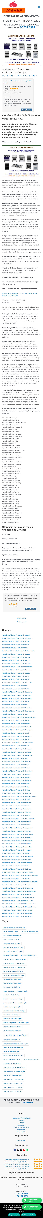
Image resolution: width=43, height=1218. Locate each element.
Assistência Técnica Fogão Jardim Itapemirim (17, 667)
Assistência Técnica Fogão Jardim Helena (16, 790)
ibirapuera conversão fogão (12, 979)
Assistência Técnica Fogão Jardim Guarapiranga (18, 818)
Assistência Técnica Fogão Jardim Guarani (16, 821)
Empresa (21, 1120)
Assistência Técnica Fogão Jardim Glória (15, 853)
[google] (18, 1150)
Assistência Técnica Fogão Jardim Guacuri (16, 844)
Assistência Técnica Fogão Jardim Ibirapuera (17, 755)
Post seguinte (21, 622)
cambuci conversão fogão (12, 943)
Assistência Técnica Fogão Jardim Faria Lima (17, 916)
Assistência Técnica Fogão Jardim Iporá (15, 701)
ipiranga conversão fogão (12, 987)
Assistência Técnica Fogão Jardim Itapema (16, 670)
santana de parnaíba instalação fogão (16, 1044)
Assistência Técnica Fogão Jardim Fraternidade (18, 872)
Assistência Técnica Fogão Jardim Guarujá (16, 812)
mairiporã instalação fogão (12, 1007)
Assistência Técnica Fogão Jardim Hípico (16, 765)
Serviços (21, 1122)
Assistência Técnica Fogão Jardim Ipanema (16, 708)
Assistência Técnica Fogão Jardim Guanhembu (18, 828)
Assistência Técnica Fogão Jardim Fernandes (17, 910)
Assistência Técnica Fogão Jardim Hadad (16, 799)
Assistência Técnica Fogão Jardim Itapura (16, 657)
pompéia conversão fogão (15, 1035)
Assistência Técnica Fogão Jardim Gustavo (16, 802)
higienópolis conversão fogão (13, 971)
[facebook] (15, 1150)
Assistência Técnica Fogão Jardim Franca (16, 878)
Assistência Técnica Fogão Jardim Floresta (16, 894)
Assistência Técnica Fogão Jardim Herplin (16, 768)
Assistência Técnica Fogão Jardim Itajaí (15, 679)
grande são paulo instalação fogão (15, 967)
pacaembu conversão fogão (13, 1018)
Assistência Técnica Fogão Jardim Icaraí (15, 746)
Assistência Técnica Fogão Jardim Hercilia (16, 774)
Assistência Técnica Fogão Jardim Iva (14, 648)
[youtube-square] (24, 1150)
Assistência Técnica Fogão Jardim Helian (16, 783)
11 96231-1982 (28, 1102)
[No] (40, 1210)
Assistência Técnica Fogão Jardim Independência (18, 717)
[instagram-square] (21, 1150)
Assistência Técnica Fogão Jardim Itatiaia (16, 654)
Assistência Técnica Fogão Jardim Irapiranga (17, 692)
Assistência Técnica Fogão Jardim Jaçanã (16, 635)
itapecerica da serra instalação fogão (15, 991)
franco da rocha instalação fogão (14, 963)
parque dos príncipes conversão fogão (16, 1022)
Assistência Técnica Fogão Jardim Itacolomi (17, 682)
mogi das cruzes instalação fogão (14, 1011)
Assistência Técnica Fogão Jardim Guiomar (16, 806)
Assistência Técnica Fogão (21, 1118)
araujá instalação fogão (11, 931)
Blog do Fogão (21, 1129)
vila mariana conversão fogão (13, 1083)
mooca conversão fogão (11, 1015)
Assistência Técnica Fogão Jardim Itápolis (16, 660)
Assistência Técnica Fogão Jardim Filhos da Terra (18, 904)
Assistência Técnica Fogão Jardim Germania (17, 862)
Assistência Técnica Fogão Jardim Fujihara (16, 869)
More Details (26, 110)
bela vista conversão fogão (12, 935)
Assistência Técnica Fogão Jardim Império (16, 723)
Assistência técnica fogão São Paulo (17, 1159)
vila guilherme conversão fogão (14, 1079)
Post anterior (21, 618)
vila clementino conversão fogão (14, 1071)
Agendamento (21, 1125)
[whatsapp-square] (27, 1150)
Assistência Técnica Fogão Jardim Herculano (17, 771)
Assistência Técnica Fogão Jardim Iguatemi (16, 736)
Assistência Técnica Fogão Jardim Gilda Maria (17, 856)
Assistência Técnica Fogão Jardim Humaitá (16, 761)
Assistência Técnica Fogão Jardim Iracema (16, 695)
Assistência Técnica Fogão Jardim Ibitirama (16, 749)
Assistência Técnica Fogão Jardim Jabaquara (17, 638)
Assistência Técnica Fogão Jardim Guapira (16, 825)
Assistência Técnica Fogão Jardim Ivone (15, 641)
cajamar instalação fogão (12, 939)
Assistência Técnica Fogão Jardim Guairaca (16, 837)
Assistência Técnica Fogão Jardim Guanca (16, 831)
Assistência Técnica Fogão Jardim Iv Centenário (18, 651)
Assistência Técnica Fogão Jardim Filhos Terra (17, 901)
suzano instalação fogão (31, 1059)
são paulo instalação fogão (12, 1063)
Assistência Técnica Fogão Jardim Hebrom (16, 793)
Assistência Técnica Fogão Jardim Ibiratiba (16, 752)
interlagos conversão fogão (12, 983)
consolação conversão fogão (13, 951)
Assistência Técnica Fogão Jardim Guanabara (17, 834)
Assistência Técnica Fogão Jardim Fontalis (16, 885)
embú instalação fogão (28, 955)
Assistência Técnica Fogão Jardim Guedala (16, 809)
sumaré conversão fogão (12, 1059)
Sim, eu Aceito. (14, 1215)
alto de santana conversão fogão (14, 928)
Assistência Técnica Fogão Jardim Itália (15, 676)
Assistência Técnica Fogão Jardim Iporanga (16, 698)
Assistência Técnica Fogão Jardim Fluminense (17, 888)
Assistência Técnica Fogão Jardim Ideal (15, 739)
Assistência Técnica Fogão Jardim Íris (14, 686)
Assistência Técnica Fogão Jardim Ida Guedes (17, 742)
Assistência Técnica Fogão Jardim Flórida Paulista (19, 891)
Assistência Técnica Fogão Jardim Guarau (16, 815)
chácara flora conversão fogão (13, 947)
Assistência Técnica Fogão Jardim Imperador (17, 730)
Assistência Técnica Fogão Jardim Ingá (15, 714)
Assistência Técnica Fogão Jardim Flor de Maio (18, 897)
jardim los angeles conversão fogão (15, 1003)
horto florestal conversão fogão (14, 975)
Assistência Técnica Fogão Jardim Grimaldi (16, 847)
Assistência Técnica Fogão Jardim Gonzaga (16, 850)
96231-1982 (27, 27)
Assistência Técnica (9, 76)
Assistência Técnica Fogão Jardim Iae (14, 758)
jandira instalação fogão (11, 995)
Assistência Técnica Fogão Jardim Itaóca (16, 673)
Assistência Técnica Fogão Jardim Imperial (16, 727)
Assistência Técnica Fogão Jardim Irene (15, 689)
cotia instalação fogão (11, 955)
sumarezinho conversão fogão (13, 1055)
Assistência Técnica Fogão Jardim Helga (15, 787)
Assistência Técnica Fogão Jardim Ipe (14, 704)
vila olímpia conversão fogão (13, 1091)
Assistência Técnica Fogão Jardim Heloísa (16, 777)
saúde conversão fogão (11, 1051)
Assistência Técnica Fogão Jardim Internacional (18, 711)
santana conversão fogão (12, 1040)
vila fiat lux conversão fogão (13, 1075)
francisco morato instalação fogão (15, 959)
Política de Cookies (28, 1215)
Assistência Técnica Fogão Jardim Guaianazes (17, 840)
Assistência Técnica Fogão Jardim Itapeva (16, 663)
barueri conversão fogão (30, 931)
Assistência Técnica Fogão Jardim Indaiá (15, 720)
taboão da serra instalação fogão (14, 1067)
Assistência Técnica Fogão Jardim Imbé (15, 733)
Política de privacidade (21, 1127)
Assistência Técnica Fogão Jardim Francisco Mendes (20, 875)
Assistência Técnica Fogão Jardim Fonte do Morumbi (19, 881)
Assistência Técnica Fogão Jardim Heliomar (16, 780)
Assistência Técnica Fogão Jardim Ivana (15, 644)
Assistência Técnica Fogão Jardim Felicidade (17, 913)
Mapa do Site (21, 1132)
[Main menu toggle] (39, 7)
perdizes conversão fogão (12, 1026)
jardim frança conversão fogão (13, 999)
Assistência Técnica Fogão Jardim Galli (15, 866)
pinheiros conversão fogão (12, 1030)
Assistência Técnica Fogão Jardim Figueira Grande (19, 907)
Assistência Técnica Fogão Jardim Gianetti (16, 859)
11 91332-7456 (21, 1194)
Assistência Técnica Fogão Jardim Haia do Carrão (18, 796)
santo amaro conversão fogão (13, 1047)
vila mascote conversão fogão (13, 1087)
